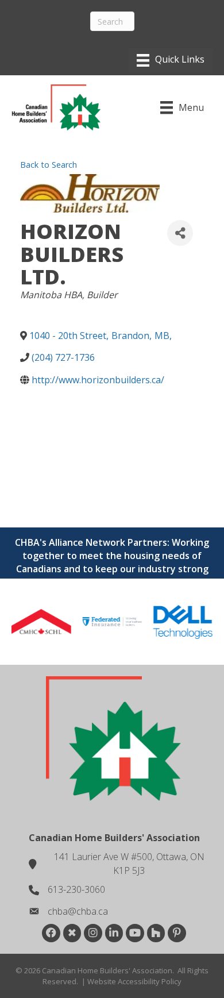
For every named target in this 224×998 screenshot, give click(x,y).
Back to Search (48, 164)
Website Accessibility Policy (134, 981)
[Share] (180, 233)
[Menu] (171, 60)
